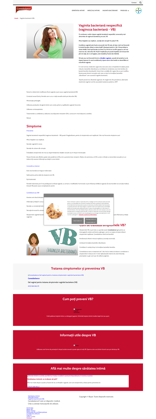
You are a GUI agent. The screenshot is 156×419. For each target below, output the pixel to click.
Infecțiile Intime (93, 10)
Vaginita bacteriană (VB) (36, 399)
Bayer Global (31, 411)
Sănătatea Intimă (78, 10)
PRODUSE (123, 10)
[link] (33, 286)
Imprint (29, 415)
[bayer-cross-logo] (139, 11)
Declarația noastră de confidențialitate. (88, 214)
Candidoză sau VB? (33, 193)
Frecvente (30, 131)
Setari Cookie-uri (78, 220)
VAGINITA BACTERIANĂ (110, 10)
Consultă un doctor (33, 166)
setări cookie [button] (31, 417)
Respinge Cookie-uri (91, 219)
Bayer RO (30, 409)
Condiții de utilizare (33, 414)
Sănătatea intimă (34, 396)
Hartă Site (30, 408)
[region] (79, 209)
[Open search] (140, 2)
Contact (134, 2)
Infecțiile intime (33, 397)
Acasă (16, 18)
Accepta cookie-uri (90, 222)
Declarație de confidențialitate (37, 412)
